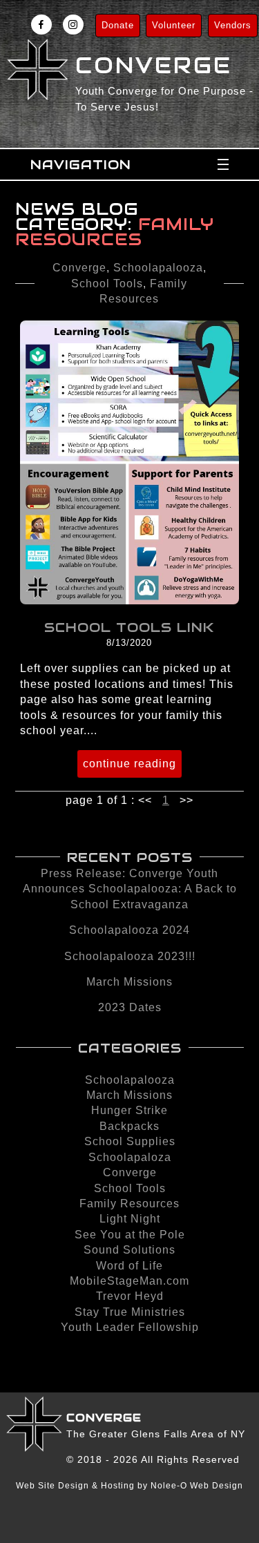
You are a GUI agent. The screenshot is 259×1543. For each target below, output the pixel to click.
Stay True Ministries (130, 1312)
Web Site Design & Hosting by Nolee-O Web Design (129, 1486)
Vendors (232, 25)
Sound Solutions (129, 1250)
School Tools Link (129, 627)
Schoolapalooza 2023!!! (129, 956)
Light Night (129, 1219)
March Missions (129, 982)
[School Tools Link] (130, 600)
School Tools (107, 283)
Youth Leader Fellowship (130, 1327)
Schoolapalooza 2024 (129, 930)
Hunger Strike (129, 1110)
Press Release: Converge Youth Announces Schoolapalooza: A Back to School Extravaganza (130, 889)
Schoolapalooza (158, 268)
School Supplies (129, 1141)
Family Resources (129, 1203)
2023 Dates (130, 1007)
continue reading (129, 763)
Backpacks (129, 1126)
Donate (118, 25)
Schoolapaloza (129, 1157)
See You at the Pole (130, 1234)
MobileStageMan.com (129, 1281)
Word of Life (129, 1266)
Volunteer (173, 25)
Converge (79, 268)
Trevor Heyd (130, 1296)
